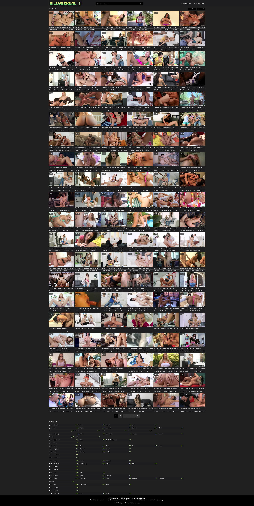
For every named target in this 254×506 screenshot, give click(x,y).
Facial (66, 446)
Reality (66, 475)
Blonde (61, 431)
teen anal (158, 150)
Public (92, 472)
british (91, 411)
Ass (144, 425)
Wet (92, 493)
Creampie (171, 434)
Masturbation (92, 463)
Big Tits (144, 428)
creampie (70, 29)
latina (201, 210)
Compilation (118, 434)
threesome (145, 170)
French (171, 446)
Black (171, 428)
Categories (200, 4)
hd (84, 29)
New (192, 8)
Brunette (140, 431)
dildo (145, 29)
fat (181, 311)
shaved (177, 110)
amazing (56, 49)
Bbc (66, 428)
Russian (118, 475)
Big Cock (118, 428)
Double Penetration (118, 440)
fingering (88, 29)
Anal (92, 425)
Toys (118, 484)
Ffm (144, 446)
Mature (118, 463)
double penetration (89, 90)
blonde (77, 70)
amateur (83, 49)
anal (103, 49)
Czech (87, 437)
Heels (118, 452)
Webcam (66, 493)
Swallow (61, 481)
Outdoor (66, 469)
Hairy (66, 452)
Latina (66, 461)
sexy (76, 150)
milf (117, 290)
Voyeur (66, 490)
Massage (66, 463)
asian (175, 391)
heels (63, 391)
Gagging (66, 449)
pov (122, 130)
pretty (155, 110)
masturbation (108, 170)
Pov (66, 472)
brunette (65, 29)
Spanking (144, 478)
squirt (173, 250)
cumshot (51, 29)
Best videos (186, 4)
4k (154, 49)
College (92, 434)
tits (61, 29)
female (161, 29)
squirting (156, 250)
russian (113, 49)
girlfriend (77, 49)
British (114, 431)
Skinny (66, 478)
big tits (57, 29)
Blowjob (87, 431)
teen (89, 190)
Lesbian (92, 461)
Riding (92, 475)
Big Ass (92, 428)
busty (103, 170)
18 (154, 150)
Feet (92, 446)
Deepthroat (66, 440)
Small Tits (92, 478)
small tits (200, 49)
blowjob (80, 29)
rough (93, 29)
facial (174, 150)
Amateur (66, 425)
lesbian (87, 110)
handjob (150, 29)
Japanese (66, 458)
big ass (92, 110)
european (190, 90)
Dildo (92, 440)
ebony (91, 150)
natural (62, 331)
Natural (66, 466)
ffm (60, 391)
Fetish (118, 446)
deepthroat (83, 70)
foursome (116, 411)
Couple (144, 434)
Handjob (92, 452)
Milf (144, 463)
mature (103, 29)
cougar (136, 130)
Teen (66, 484)
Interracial (66, 455)
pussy (117, 49)
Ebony (66, 443)
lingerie (194, 49)
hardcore (89, 49)
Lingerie (118, 461)
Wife (118, 493)
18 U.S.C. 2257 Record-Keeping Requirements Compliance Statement (127, 498)
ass (96, 110)
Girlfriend (92, 449)
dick (50, 110)
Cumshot (61, 437)
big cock (94, 70)
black (189, 190)
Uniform (66, 487)
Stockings (171, 478)
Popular (201, 8)
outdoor (140, 230)
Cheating (66, 434)
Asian (118, 425)
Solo (118, 478)
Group (118, 449)
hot (55, 130)
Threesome (92, 484)
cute (155, 90)
